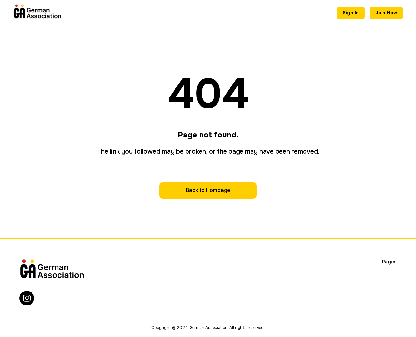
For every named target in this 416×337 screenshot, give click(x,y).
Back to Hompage (208, 190)
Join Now (386, 13)
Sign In (351, 13)
